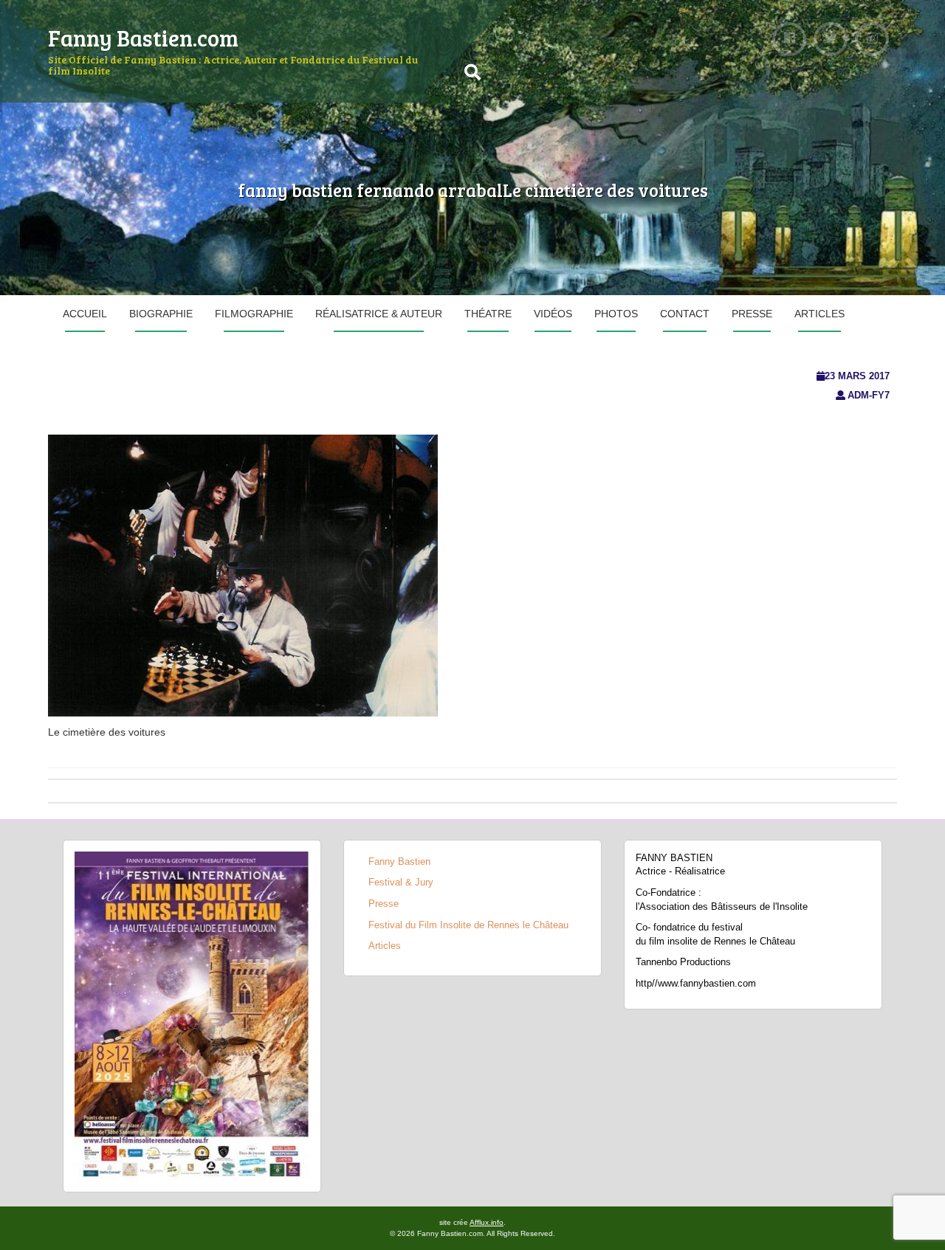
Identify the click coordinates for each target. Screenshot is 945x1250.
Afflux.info (487, 1222)
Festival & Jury (400, 882)
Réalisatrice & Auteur (378, 314)
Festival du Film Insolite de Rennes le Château (468, 924)
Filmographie (254, 314)
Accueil (85, 314)
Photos (616, 314)
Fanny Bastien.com (143, 37)
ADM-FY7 (869, 395)
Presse (752, 314)
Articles (819, 314)
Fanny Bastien (399, 861)
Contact (684, 314)
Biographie (161, 314)
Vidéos (553, 314)
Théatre (488, 314)
